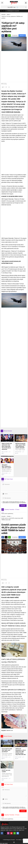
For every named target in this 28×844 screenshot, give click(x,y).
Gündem (8, 516)
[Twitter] (5, 833)
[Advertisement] (14, 66)
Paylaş (2, 35)
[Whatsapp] (14, 833)
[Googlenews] (18, 833)
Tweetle (6, 35)
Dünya (8, 14)
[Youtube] (11, 833)
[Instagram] (8, 833)
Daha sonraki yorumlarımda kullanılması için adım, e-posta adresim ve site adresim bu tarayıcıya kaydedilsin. (14, 502)
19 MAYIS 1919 (11, 10)
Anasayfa (3, 14)
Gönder (9, 35)
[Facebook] (2, 833)
